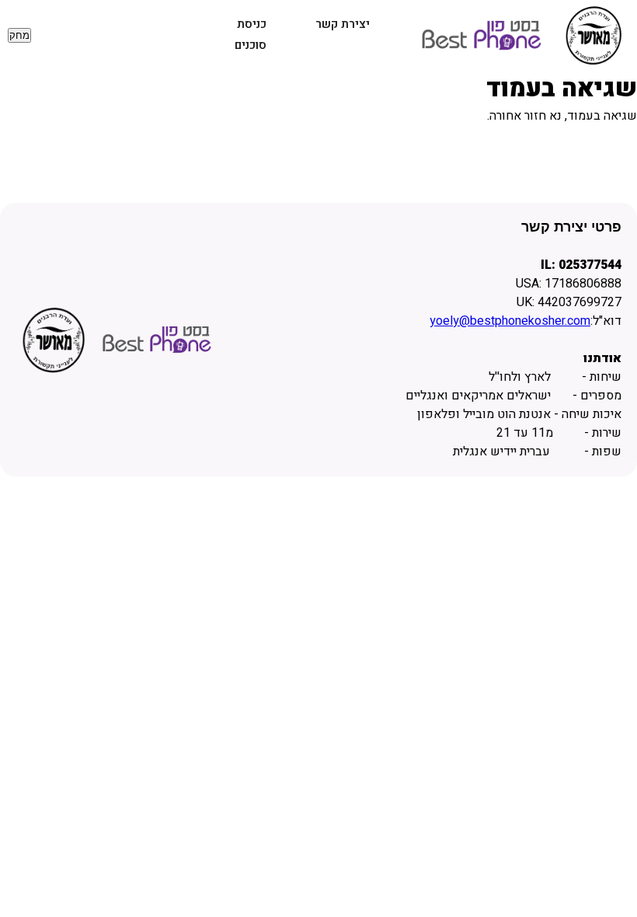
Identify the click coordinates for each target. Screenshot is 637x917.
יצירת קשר (342, 24)
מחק (19, 35)
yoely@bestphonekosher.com (510, 321)
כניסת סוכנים (250, 35)
